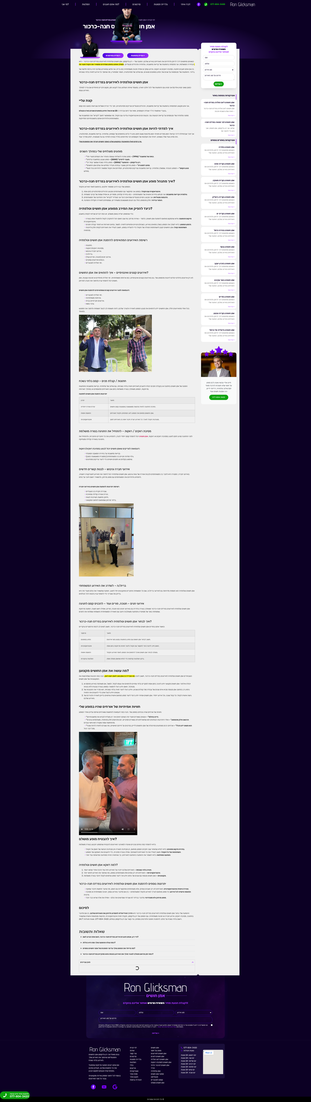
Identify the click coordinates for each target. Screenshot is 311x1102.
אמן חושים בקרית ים (225, 213)
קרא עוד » (231, 115)
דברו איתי (185, 4)
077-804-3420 (218, 397)
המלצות (86, 4)
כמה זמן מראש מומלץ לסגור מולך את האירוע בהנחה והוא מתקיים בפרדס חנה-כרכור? (118, 954)
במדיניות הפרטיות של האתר (166, 1027)
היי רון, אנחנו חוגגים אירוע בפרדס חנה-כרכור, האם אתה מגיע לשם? (110, 937)
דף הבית (151, 20)
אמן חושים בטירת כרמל (224, 230)
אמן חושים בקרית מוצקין (223, 180)
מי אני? (65, 4)
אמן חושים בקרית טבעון (224, 313)
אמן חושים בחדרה (226, 147)
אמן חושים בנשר (227, 247)
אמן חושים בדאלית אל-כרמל (221, 330)
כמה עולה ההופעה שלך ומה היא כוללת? (99, 942)
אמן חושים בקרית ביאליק (223, 197)
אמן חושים (143, 436)
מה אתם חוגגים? (111, 4)
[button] (137, 937)
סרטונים (136, 4)
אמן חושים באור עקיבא (224, 280)
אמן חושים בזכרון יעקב (224, 263)
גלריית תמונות (161, 4)
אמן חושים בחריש (226, 296)
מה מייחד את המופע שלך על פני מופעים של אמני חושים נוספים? (109, 948)
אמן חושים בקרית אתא (224, 164)
